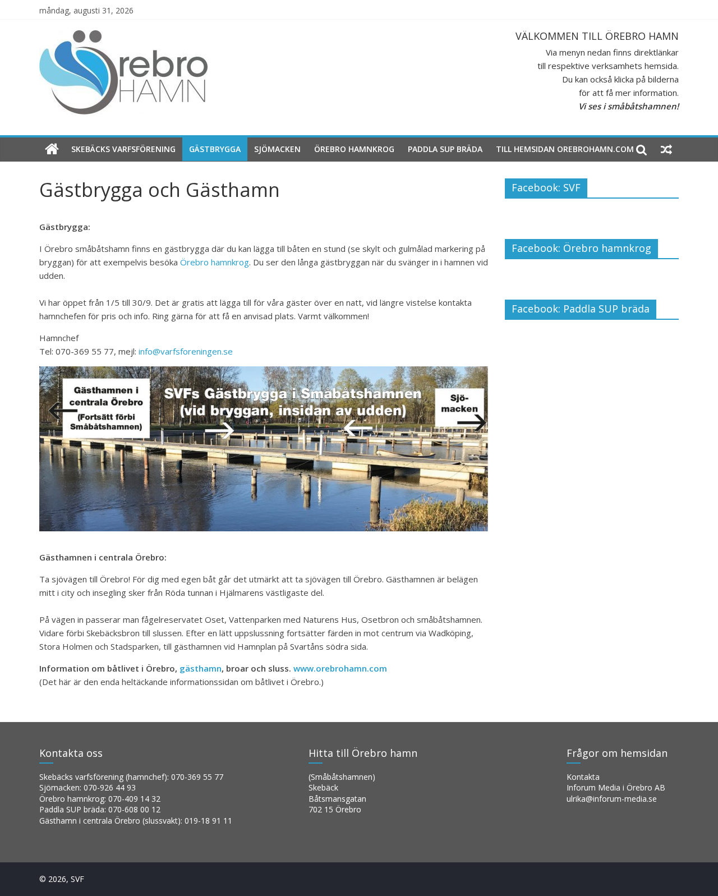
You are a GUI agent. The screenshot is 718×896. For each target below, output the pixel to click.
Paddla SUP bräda (445, 149)
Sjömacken (277, 149)
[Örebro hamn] (52, 149)
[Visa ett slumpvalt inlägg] (666, 149)
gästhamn (201, 668)
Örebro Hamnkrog (354, 149)
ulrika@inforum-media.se (612, 798)
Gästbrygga (215, 149)
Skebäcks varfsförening (123, 149)
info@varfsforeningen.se (186, 351)
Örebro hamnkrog (214, 262)
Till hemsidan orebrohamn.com (565, 149)
